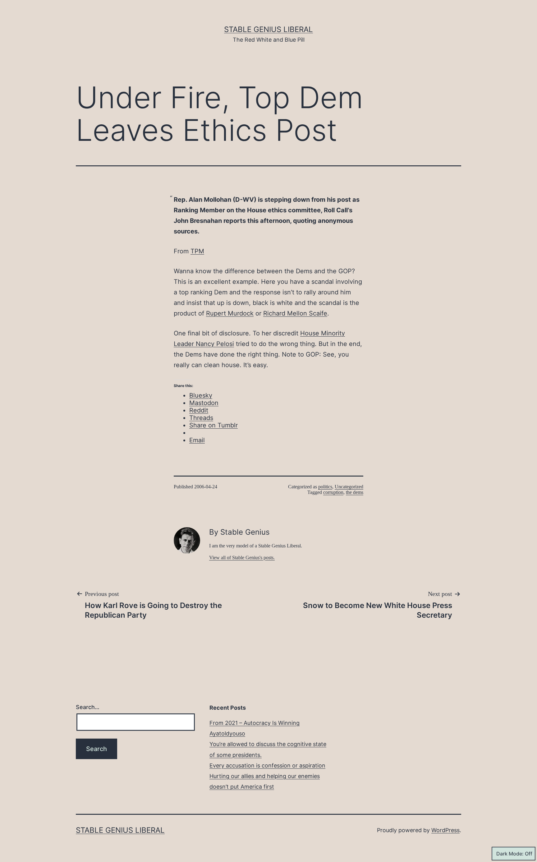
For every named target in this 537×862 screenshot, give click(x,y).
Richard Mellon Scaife (295, 313)
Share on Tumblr (213, 425)
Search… (87, 707)
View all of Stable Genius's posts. (242, 557)
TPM (197, 251)
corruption (333, 492)
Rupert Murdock (230, 313)
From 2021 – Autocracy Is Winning (254, 723)
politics (325, 486)
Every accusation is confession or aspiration (267, 765)
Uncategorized (349, 486)
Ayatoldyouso (227, 733)
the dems (354, 492)
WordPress (445, 830)
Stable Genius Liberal (268, 29)
